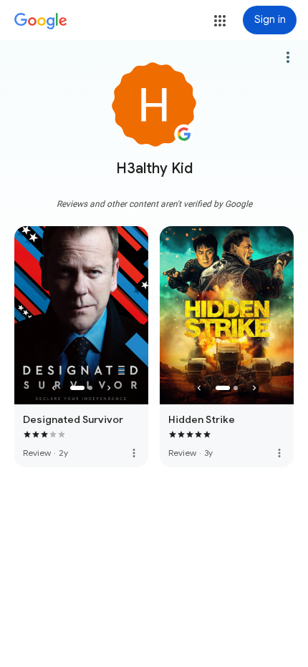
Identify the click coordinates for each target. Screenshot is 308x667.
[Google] (40, 21)
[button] (220, 20)
